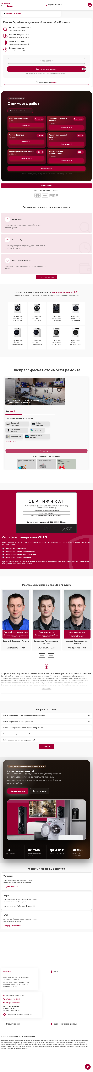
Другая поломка (46, 185)
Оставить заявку (17, 791)
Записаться (25, 125)
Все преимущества (46, 277)
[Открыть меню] (90, 5)
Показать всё (46, 168)
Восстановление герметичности (56, 152)
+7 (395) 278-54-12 (55, 5)
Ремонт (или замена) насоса (21, 151)
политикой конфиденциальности (56, 73)
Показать (46, 746)
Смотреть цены (39, 791)
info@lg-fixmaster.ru (12, 926)
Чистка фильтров (16, 135)
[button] (42, 655)
